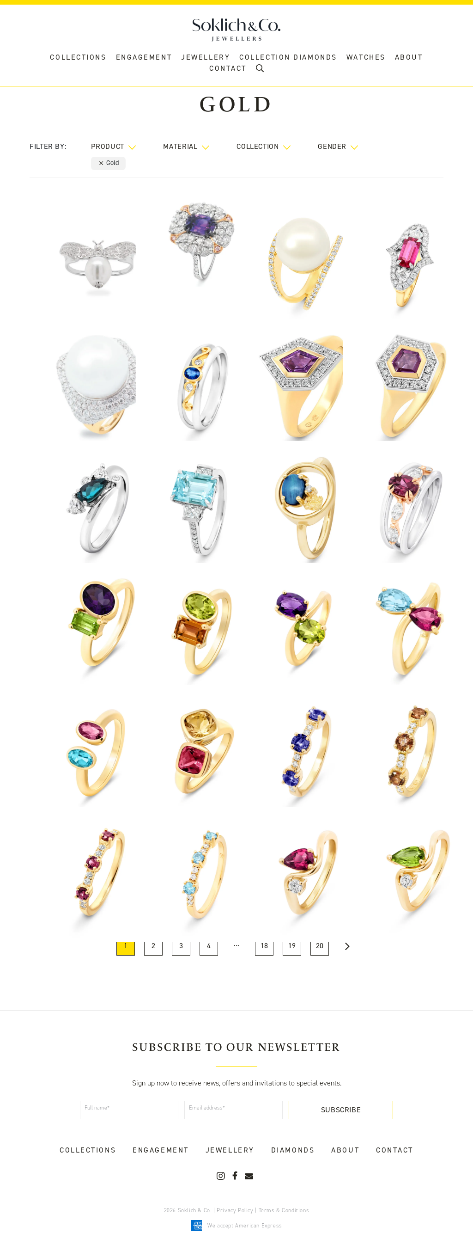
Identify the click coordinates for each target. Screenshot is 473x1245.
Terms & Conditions (284, 1210)
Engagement (144, 57)
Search (260, 70)
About (409, 57)
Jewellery (205, 57)
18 (264, 946)
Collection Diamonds (288, 57)
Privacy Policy (235, 1210)
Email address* (207, 1107)
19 (292, 946)
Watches (366, 57)
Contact (394, 1150)
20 (319, 946)
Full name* (97, 1107)
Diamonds (293, 1150)
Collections (78, 57)
